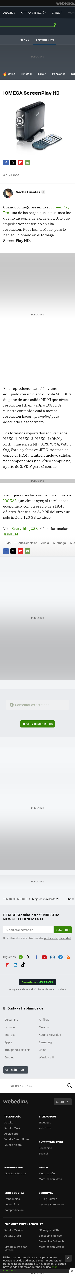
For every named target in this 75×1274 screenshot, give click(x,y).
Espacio (9, 1027)
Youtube (44, 956)
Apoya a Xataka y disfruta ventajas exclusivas (37, 989)
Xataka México (13, 1230)
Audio (45, 543)
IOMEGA (11, 534)
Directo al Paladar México (15, 1248)
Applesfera (11, 1133)
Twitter (13, 162)
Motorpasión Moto (50, 1179)
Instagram (52, 956)
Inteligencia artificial (17, 1050)
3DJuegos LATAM (49, 1230)
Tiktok (23, 964)
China (11, 74)
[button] (30, 192)
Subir (60, 1102)
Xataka (8, 1122)
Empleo (9, 1057)
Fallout (42, 74)
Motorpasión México (52, 1247)
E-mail (27, 162)
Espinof (43, 1153)
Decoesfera (11, 1204)
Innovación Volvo (45, 39)
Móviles (44, 1027)
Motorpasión (47, 1173)
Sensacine (45, 1148)
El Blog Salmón (48, 1199)
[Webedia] (65, 3)
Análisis (44, 1019)
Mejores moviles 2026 (46, 899)
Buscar (69, 1085)
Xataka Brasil (12, 1235)
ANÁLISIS (9, 13)
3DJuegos (45, 1122)
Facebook (6, 162)
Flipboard (20, 162)
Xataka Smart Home (16, 1139)
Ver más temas (15, 1070)
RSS (68, 956)
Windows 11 (46, 1057)
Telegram (60, 956)
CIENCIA (57, 13)
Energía (9, 1035)
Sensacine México (50, 1235)
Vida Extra (45, 1128)
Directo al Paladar (15, 1173)
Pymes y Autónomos (51, 1204)
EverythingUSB (24, 528)
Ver (39, 724)
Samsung (45, 1042)
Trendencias (12, 1199)
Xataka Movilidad (50, 1035)
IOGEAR (10, 500)
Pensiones (58, 74)
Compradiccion (14, 1210)
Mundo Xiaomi (13, 1145)
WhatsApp (20, 956)
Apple (8, 1042)
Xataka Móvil (12, 1128)
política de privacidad (57, 938)
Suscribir (63, 930)
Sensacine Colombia (51, 1241)
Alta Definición (27, 543)
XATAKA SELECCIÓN (33, 13)
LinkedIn (15, 964)
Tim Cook (26, 74)
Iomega (61, 543)
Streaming (11, 1019)
